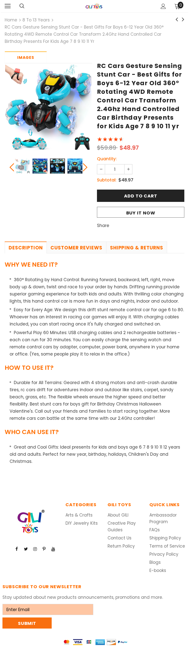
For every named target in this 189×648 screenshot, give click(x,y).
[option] (48, 108)
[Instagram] (35, 549)
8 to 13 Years (36, 20)
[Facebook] (16, 549)
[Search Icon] (21, 6)
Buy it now (140, 213)
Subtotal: (106, 180)
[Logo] (94, 6)
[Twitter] (25, 549)
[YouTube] (53, 549)
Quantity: (107, 159)
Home (11, 20)
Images (25, 57)
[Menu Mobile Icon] (8, 6)
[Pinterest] (44, 549)
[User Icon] (163, 6)
